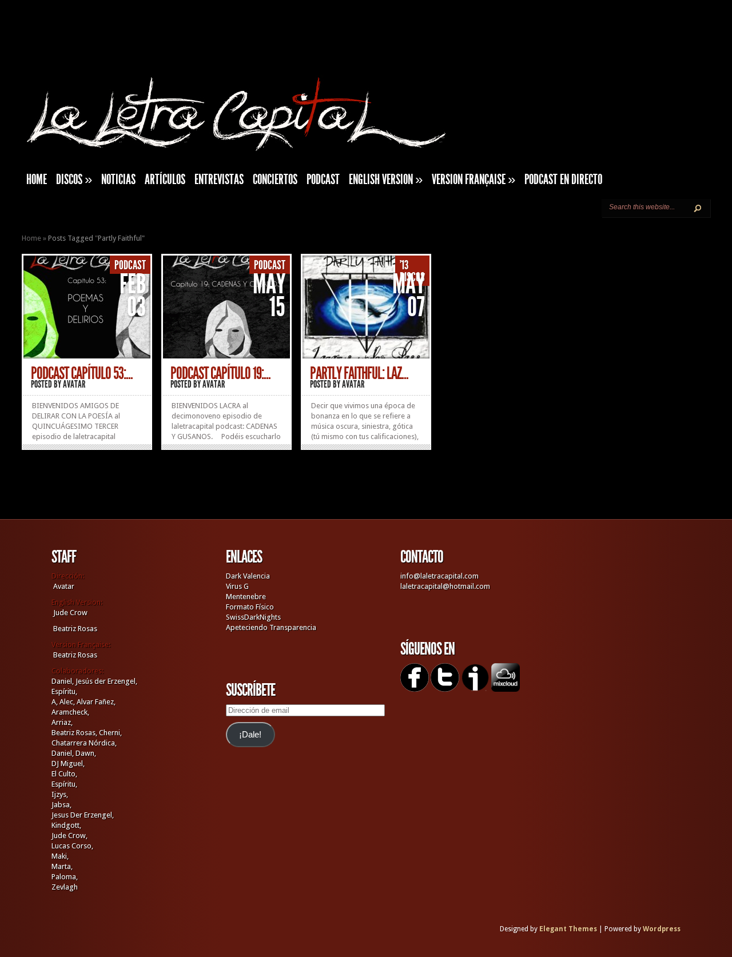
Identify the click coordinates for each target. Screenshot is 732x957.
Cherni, (110, 732)
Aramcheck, (70, 712)
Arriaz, (62, 722)
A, (54, 701)
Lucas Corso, (72, 846)
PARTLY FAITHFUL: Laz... (359, 373)
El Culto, (64, 773)
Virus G (237, 586)
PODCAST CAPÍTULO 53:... (82, 373)
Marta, (62, 866)
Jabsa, (61, 804)
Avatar (74, 384)
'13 (404, 265)
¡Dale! (250, 734)
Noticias (118, 180)
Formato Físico (250, 607)
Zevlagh (64, 887)
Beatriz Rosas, (75, 732)
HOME (36, 180)
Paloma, (64, 876)
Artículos (165, 180)
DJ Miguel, (68, 763)
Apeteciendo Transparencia (271, 627)
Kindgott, (66, 825)
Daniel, (62, 681)
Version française (473, 180)
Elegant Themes (568, 929)
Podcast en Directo (563, 180)
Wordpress (662, 929)
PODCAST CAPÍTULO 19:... (220, 373)
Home (31, 238)
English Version (386, 180)
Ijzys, (59, 794)
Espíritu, (64, 691)
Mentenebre (246, 596)
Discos (74, 180)
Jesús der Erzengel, (106, 681)
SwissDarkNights (253, 617)
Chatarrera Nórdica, (84, 743)
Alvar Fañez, (96, 701)
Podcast (323, 180)
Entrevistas (219, 180)
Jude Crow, (69, 835)
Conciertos (275, 180)
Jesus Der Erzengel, (82, 815)
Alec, (67, 701)
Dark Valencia (248, 576)
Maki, (60, 856)
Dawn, (85, 753)
